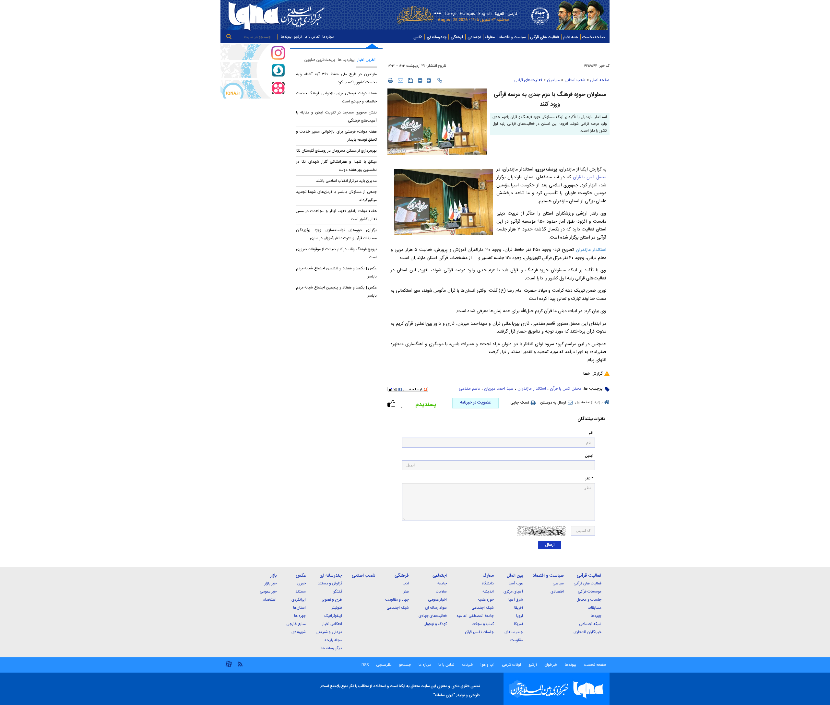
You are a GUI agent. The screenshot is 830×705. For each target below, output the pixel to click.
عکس (417, 37)
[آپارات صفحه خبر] (252, 89)
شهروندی (298, 632)
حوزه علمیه (486, 599)
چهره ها (300, 616)
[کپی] (439, 80)
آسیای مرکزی (513, 591)
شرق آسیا (515, 599)
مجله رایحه (333, 640)
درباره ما (328, 37)
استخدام (270, 599)
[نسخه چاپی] (390, 80)
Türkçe (450, 13)
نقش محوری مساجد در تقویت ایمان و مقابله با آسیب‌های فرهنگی (336, 116)
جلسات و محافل (588, 599)
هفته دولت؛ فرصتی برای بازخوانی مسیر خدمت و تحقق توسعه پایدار (336, 135)
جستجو (404, 665)
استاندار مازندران (591, 250)
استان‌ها (299, 608)
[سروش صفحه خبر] (252, 70)
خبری (301, 583)
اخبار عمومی (437, 599)
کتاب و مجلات (483, 624)
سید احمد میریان (499, 388)
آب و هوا (487, 665)
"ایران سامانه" (444, 695)
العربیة (499, 14)
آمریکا (518, 624)
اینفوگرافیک (333, 616)
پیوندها (286, 37)
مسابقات (594, 608)
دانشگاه (488, 583)
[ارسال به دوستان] (400, 80)
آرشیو (298, 37)
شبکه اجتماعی (590, 624)
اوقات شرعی (511, 665)
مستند (300, 591)
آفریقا (518, 608)
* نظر (589, 478)
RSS (365, 665)
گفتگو (337, 591)
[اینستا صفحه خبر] (252, 51)
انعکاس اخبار (332, 624)
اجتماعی (474, 37)
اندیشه (488, 591)
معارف (490, 37)
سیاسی (558, 583)
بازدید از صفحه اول (588, 402)
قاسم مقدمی (469, 388)
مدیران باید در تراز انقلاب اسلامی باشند (346, 181)
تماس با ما (312, 37)
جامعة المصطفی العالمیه (475, 616)
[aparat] (228, 667)
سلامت (441, 591)
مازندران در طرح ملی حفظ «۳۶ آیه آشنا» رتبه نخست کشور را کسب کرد (336, 78)
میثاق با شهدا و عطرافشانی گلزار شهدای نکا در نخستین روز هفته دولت (336, 166)
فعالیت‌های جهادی (433, 616)
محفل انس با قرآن (589, 177)
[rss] (240, 664)
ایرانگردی (298, 599)
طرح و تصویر (332, 599)
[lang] (437, 14)
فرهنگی (457, 37)
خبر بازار (271, 583)
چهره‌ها (596, 616)
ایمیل (589, 456)
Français (467, 13)
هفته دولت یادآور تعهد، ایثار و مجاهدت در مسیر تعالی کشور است (336, 215)
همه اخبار (570, 37)
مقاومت (516, 640)
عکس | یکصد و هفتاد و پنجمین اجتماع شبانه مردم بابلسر (336, 291)
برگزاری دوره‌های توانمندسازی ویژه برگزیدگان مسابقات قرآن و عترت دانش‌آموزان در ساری (336, 234)
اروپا (519, 616)
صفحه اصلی (600, 80)
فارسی (512, 14)
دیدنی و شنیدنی (328, 632)
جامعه (442, 583)
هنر (406, 591)
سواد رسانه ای (436, 608)
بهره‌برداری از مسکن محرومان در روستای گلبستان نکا (336, 150)
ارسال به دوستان (553, 402)
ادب (405, 583)
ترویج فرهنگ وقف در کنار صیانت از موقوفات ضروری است (336, 253)
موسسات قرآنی (589, 591)
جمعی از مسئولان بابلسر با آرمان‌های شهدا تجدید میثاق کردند (336, 196)
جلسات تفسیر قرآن (479, 632)
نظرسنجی (384, 665)
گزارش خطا (593, 373)
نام (591, 433)
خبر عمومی (268, 591)
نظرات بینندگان (591, 419)
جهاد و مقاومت (397, 599)
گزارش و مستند (330, 583)
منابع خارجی (296, 624)
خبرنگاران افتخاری (587, 632)
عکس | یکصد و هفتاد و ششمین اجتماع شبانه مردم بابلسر (336, 272)
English (485, 13)
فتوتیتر (337, 608)
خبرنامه (467, 665)
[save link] (410, 80)
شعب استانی (574, 80)
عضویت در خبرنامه (475, 402)
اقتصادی (557, 591)
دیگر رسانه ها (331, 648)
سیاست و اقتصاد (512, 37)
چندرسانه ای (436, 37)
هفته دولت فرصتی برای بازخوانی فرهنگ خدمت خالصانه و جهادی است (336, 97)
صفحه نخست (593, 37)
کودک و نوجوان (435, 624)
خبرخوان (550, 665)
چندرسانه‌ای (513, 632)
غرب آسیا (516, 583)
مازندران (553, 80)
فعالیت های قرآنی (544, 37)
